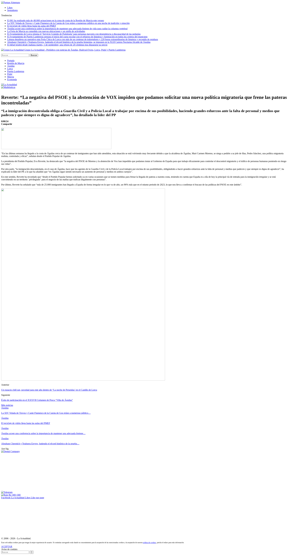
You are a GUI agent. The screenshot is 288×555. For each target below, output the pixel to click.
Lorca (10, 68)
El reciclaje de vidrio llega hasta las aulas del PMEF (31, 26)
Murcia (10, 76)
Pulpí (9, 74)
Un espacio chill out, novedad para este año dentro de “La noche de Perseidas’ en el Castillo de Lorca (49, 390)
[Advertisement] (23, 471)
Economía (12, 79)
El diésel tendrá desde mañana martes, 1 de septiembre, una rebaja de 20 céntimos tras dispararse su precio (57, 45)
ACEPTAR (6, 546)
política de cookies (149, 542)
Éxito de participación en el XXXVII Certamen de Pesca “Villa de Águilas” (37, 400)
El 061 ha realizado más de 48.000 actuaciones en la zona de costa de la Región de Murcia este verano (55, 20)
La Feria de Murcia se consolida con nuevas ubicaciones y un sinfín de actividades (46, 31)
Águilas (11, 66)
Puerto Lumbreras (15, 71)
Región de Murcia (15, 63)
